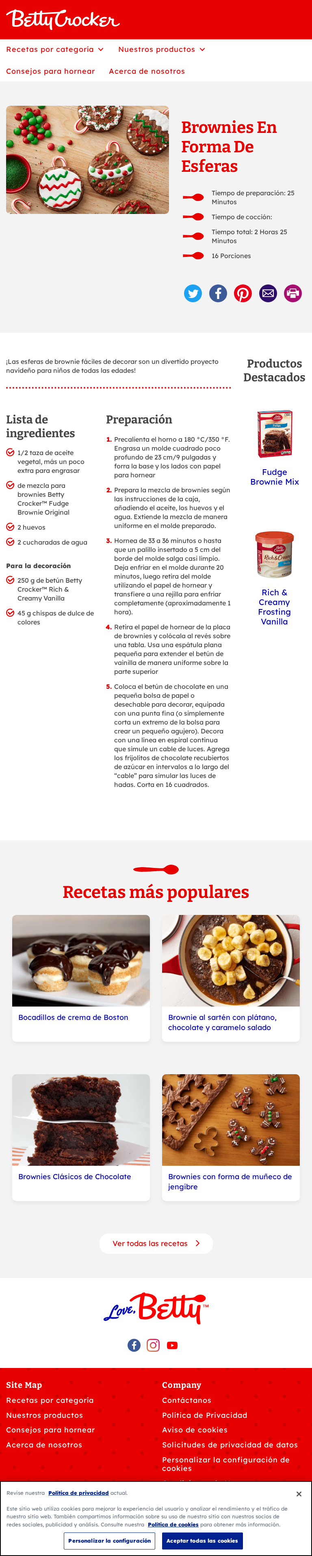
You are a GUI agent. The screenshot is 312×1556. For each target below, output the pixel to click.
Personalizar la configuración (109, 1540)
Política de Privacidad (204, 1415)
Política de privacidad (78, 1493)
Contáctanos (187, 1400)
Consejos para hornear (50, 1429)
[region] (156, 1518)
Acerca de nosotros (44, 1444)
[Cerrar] (299, 1494)
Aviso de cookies (195, 1429)
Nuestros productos (44, 1415)
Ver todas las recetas (151, 1243)
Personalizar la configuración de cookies (226, 1464)
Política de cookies (173, 1524)
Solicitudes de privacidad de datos (230, 1444)
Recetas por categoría (50, 1400)
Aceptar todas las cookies (202, 1540)
